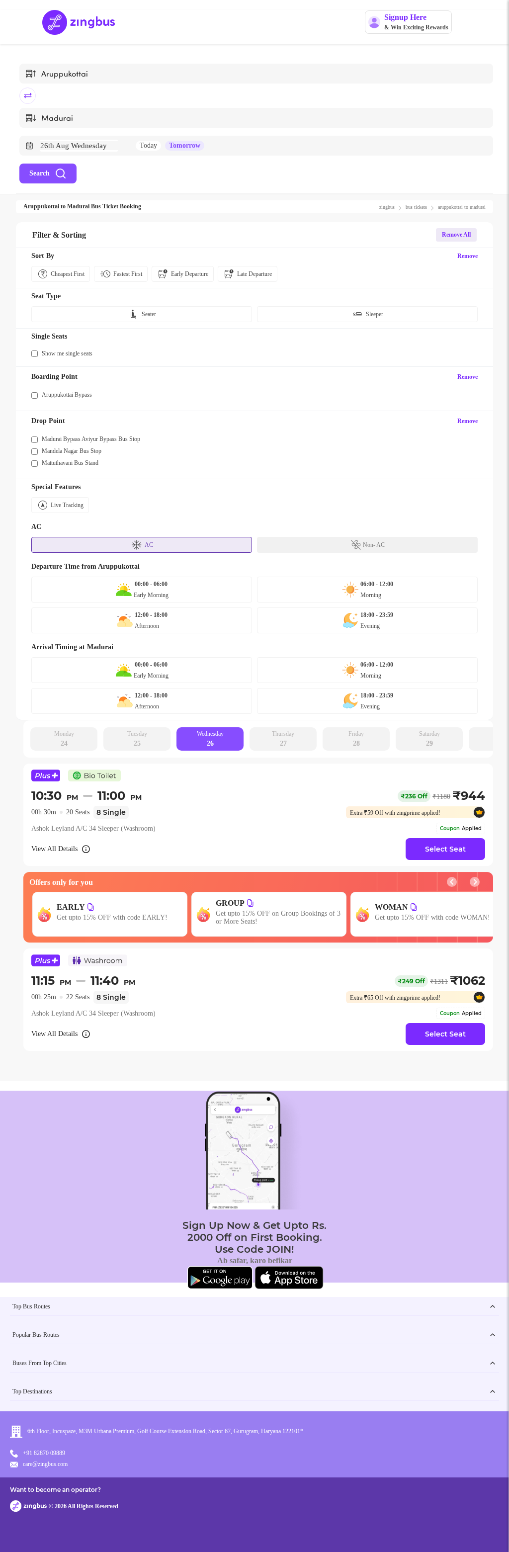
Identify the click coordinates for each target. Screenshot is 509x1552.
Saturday (429, 738)
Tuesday (137, 738)
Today (148, 145)
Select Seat (445, 849)
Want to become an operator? (55, 1489)
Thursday (283, 738)
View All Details (54, 849)
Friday (356, 738)
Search (39, 173)
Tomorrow (184, 145)
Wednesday (210, 738)
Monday (64, 738)
